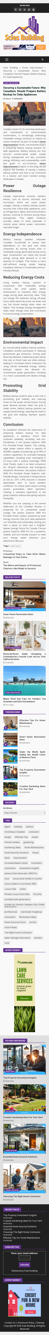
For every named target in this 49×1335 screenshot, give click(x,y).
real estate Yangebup (31, 911)
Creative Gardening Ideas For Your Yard (10, 773)
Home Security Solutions (17, 852)
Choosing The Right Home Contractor (24, 1178)
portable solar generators (17, 899)
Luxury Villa (10, 889)
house (35, 852)
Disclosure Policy (26, 1322)
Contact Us (10, 1322)
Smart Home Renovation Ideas (24, 596)
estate (35, 837)
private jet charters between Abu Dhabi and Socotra (24, 905)
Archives (7, 808)
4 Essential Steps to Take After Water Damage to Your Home (24, 554)
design (8, 837)
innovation (36, 863)
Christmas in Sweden (15, 831)
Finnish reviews (12, 842)
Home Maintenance (34, 847)
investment (10, 868)
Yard (7, 943)
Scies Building (10, 67)
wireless (38, 937)
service (32, 922)
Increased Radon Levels (16, 863)
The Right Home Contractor (18, 932)
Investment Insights (29, 868)
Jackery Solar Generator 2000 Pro (21, 873)
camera (29, 826)
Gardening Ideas (13, 847)
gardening (28, 842)
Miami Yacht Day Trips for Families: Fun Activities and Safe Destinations (24, 681)
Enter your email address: (24, 1253)
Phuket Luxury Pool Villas (17, 894)
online (23, 889)
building (18, 826)
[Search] (42, 59)
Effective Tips (21, 837)
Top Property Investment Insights (10, 756)
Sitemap (40, 1322)
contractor (34, 831)
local (7, 878)
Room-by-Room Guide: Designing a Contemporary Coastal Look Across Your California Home (24, 636)
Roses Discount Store (15, 922)
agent (7, 826)
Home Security (11, 1150)
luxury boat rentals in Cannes (27, 878)
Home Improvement (32, 67)
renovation (10, 917)
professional (11, 911)
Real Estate (10, 1071)
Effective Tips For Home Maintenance (21, 1237)
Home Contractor (12, 1190)
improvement (20, 857)
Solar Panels (15, 546)
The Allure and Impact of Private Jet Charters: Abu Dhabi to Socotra (22, 565)
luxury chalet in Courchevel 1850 (20, 883)
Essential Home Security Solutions (10, 789)
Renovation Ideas (27, 917)
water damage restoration (17, 937)
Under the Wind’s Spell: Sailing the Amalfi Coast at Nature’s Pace (10, 740)
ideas (7, 857)
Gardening (10, 1111)
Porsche (37, 894)
